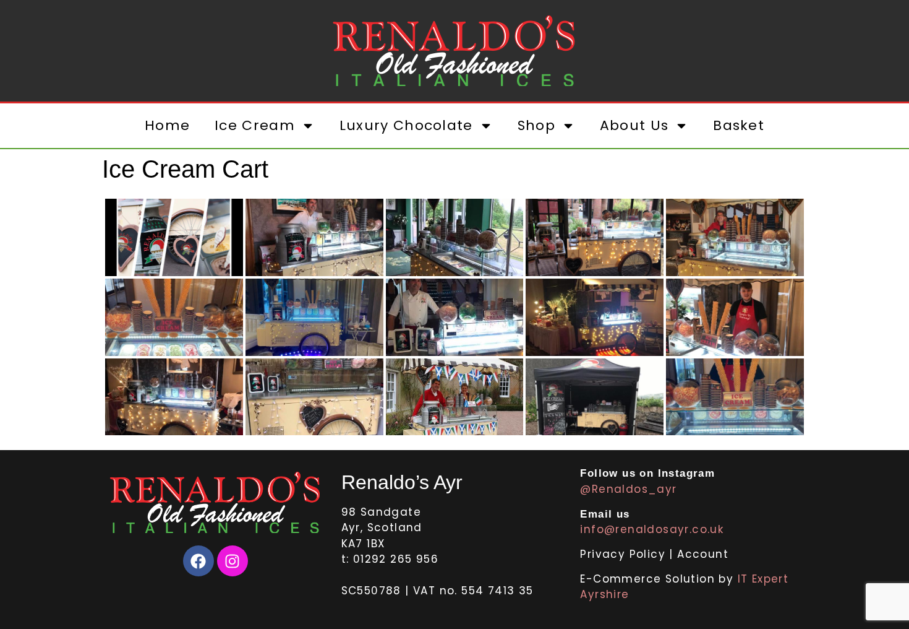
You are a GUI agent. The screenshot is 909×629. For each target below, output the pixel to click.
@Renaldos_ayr (628, 489)
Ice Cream (255, 125)
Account (702, 554)
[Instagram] (232, 560)
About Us (634, 125)
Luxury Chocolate (406, 125)
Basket (738, 125)
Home (167, 125)
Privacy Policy (624, 554)
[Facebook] (198, 560)
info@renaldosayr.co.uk (651, 529)
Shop (536, 125)
